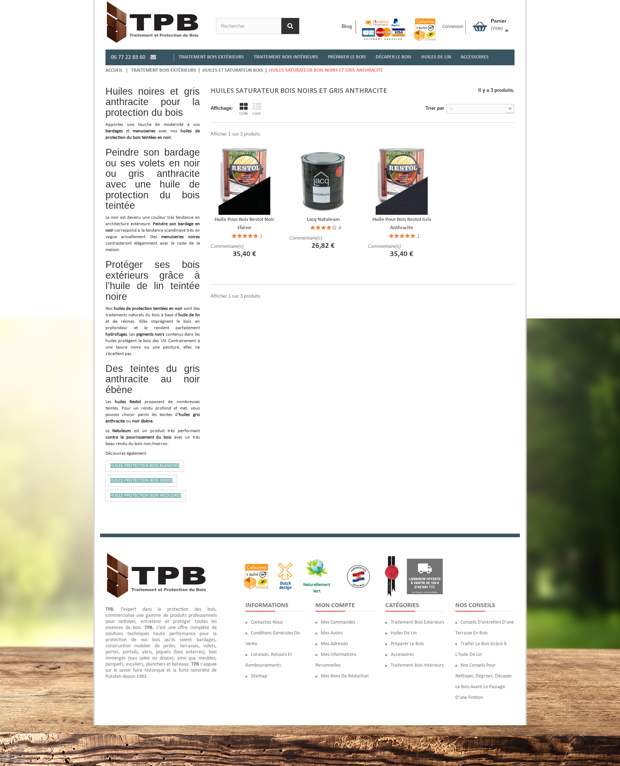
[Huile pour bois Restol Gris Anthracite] (402, 181)
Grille (243, 113)
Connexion (452, 26)
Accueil (114, 70)
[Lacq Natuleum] (323, 181)
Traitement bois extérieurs (163, 70)
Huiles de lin (404, 633)
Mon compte (335, 605)
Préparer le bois (407, 644)
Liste (257, 113)
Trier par (435, 108)
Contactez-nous (267, 622)
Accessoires (402, 654)
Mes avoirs (332, 633)
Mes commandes (338, 622)
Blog (347, 26)
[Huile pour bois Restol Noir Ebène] (244, 181)
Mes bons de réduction (344, 676)
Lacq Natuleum (323, 219)
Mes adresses (334, 644)
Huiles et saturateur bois (232, 70)
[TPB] (152, 22)
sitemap (259, 676)
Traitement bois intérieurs (417, 665)
